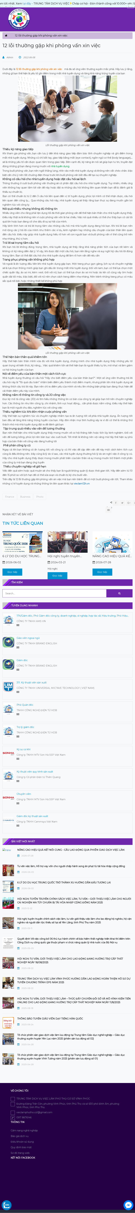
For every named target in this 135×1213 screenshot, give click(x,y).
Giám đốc (22, 660)
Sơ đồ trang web (20, 1152)
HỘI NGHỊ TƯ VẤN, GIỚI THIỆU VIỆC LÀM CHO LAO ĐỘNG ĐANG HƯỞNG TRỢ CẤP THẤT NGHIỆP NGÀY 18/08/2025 (70, 960)
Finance (9, 496)
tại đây (11, 3)
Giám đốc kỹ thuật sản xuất (32, 816)
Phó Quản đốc (25, 704)
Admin (9, 57)
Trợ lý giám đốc (25, 727)
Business (25, 496)
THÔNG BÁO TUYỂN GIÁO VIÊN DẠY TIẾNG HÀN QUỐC (50, 1018)
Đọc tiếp (12, 575)
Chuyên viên (24, 793)
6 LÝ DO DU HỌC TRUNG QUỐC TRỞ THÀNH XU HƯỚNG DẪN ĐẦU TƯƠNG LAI (112, 556)
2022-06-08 (29, 57)
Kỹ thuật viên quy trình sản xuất (35, 771)
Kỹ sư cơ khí (23, 749)
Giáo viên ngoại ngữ (28, 638)
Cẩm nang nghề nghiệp (24, 1130)
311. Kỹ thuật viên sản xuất (32, 682)
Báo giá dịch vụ (19, 1136)
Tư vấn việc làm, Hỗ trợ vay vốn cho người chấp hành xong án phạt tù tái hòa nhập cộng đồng (71, 866)
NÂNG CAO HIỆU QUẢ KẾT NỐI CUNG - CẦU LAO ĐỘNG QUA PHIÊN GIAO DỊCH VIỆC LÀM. (67, 556)
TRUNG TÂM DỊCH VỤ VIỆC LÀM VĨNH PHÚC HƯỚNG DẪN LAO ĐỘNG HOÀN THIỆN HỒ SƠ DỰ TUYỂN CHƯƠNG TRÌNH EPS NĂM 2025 (73, 980)
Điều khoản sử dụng (22, 1141)
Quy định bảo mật (21, 1147)
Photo (39, 496)
